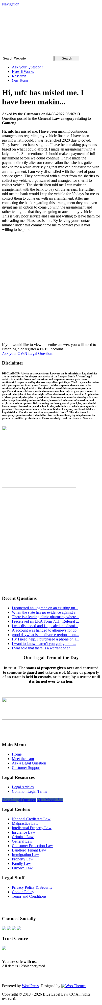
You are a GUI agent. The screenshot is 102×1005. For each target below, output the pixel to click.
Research (19, 76)
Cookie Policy (23, 892)
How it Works (23, 71)
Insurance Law (23, 832)
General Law (22, 841)
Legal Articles (23, 787)
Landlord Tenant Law (29, 850)
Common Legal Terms (29, 791)
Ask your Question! (27, 67)
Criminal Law (23, 837)
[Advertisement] (51, 289)
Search (67, 58)
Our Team (20, 80)
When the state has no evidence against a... (45, 612)
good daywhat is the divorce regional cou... (45, 635)
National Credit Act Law (31, 819)
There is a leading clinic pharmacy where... (45, 617)
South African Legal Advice (39, 20)
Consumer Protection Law (32, 846)
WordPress (30, 986)
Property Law (22, 859)
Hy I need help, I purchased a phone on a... (45, 639)
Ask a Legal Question (29, 763)
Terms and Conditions (29, 896)
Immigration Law (25, 855)
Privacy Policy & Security (32, 887)
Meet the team (23, 759)
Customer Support (26, 767)
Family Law (21, 863)
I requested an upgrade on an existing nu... (45, 608)
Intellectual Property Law (31, 828)
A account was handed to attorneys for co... (45, 630)
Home (17, 754)
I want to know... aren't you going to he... (44, 643)
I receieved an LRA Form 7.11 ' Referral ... (45, 621)
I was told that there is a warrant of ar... (42, 648)
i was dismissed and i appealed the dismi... (45, 626)
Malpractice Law (25, 823)
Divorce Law (22, 868)
